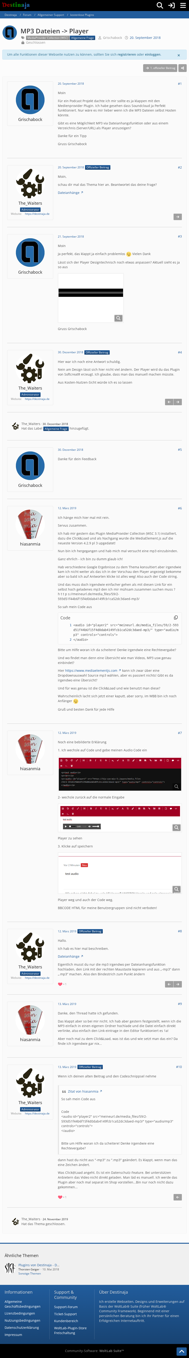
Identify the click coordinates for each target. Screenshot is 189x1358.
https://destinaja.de (37, 214)
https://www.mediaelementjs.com (91, 670)
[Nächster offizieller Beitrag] (178, 217)
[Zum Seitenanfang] (182, 1351)
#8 (180, 931)
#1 (180, 83)
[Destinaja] (16, 5)
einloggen (152, 54)
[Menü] (183, 5)
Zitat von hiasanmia (83, 1091)
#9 (180, 1004)
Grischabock (112, 37)
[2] (65, 639)
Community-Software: (94, 1351)
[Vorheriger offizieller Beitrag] (169, 402)
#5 (180, 449)
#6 (180, 508)
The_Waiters (30, 424)
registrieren (127, 54)
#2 (180, 167)
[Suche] (160, 5)
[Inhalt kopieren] (175, 617)
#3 (180, 236)
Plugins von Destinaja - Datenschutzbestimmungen (57, 1265)
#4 (180, 352)
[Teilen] (182, 68)
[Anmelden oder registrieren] (171, 5)
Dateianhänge (69, 192)
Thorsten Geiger (28, 1269)
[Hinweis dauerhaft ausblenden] (179, 55)
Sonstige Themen (29, 1273)
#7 (180, 733)
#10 (179, 1067)
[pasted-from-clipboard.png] (91, 298)
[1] (65, 625)
